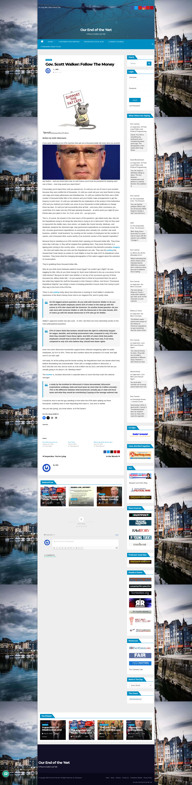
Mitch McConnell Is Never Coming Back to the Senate (108, 500)
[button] (153, 44)
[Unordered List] (68, 548)
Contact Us (125, 777)
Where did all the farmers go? (103, 442)
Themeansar (78, 777)
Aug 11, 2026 (134, 733)
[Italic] (57, 548)
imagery (116, 247)
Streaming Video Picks (51, 47)
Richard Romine (104, 724)
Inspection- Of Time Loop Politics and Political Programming (138, 129)
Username (132, 77)
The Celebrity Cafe (136, 669)
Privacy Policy (148, 777)
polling (110, 250)
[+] (82, 547)
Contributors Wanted (69, 42)
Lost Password (134, 106)
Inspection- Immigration (135, 728)
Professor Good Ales (94, 42)
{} (79, 547)
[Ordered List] (65, 548)
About (112, 777)
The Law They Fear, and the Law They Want (110, 730)
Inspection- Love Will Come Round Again (137, 345)
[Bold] (54, 548)
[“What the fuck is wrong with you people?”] (140, 435)
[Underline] (59, 548)
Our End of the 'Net (96, 30)
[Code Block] (73, 548)
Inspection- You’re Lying (55, 456)
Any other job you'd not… (50, 442)
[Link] (76, 548)
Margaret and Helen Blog (138, 483)
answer (49, 375)
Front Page (48, 59)
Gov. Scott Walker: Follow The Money (80, 64)
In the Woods (112, 456)
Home (50, 42)
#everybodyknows (135, 699)
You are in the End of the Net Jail (142, 782)
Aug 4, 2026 (104, 503)
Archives (118, 777)
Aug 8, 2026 (76, 503)
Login (116, 535)
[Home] (42, 41)
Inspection (45, 724)
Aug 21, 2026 (105, 733)
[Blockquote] (71, 548)
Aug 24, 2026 (48, 733)
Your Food (71, 442)
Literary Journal (116, 42)
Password (132, 88)
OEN (56, 69)
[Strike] (62, 548)
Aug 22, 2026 (48, 503)
